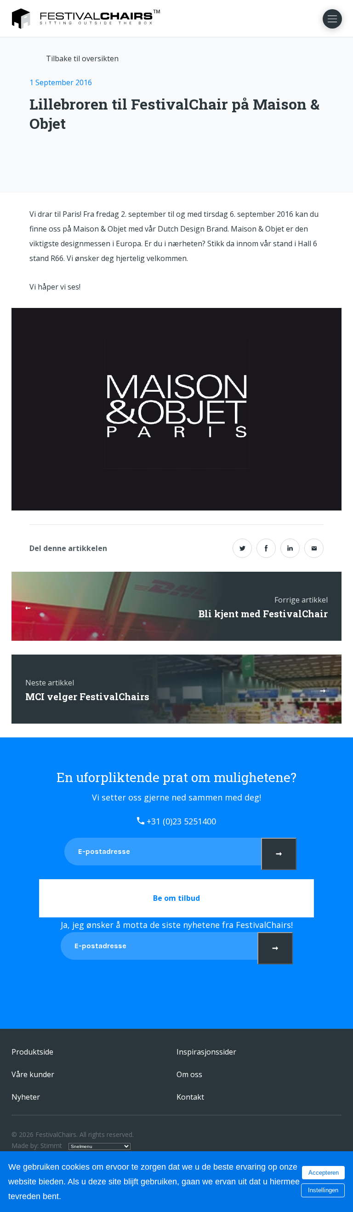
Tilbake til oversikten (82, 58)
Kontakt (190, 1097)
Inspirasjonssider (206, 1052)
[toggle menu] (332, 19)
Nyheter (25, 1097)
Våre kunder (32, 1074)
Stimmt (51, 1145)
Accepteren (323, 1172)
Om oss (189, 1074)
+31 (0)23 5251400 (180, 821)
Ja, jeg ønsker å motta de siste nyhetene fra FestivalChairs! (177, 924)
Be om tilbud (176, 898)
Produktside (32, 1052)
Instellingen (323, 1190)
